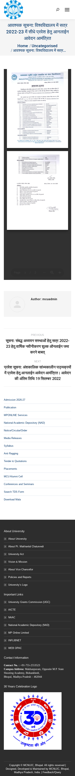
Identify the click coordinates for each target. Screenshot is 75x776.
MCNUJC (54, 768)
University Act (16, 554)
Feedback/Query (52, 772)
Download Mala (12, 499)
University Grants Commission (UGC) (29, 602)
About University (17, 538)
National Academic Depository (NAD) (24, 422)
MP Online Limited (18, 632)
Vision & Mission (17, 561)
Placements (10, 468)
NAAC (11, 617)
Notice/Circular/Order (15, 430)
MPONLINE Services (16, 415)
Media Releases (13, 438)
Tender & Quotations (15, 461)
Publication (10, 407)
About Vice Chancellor (20, 569)
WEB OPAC (15, 648)
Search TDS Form (14, 491)
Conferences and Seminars (19, 484)
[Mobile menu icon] (67, 10)
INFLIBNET (14, 640)
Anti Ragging (11, 453)
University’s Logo (18, 584)
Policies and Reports (19, 577)
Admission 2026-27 (14, 399)
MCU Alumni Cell (13, 476)
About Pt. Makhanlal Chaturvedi (26, 546)
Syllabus (8, 445)
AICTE (12, 609)
